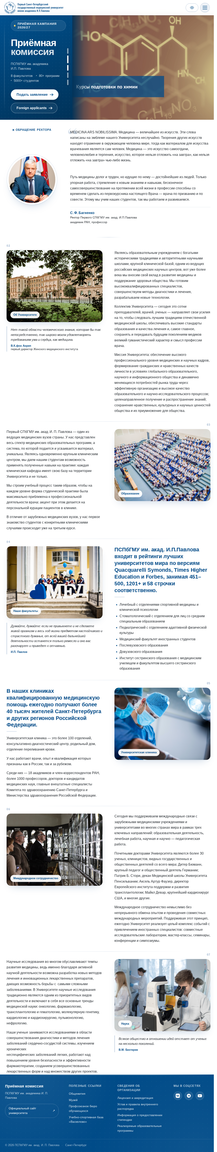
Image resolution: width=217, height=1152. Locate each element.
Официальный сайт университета (32, 1111)
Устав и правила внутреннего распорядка (137, 1107)
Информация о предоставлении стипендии (139, 1117)
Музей (73, 1100)
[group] (144, 67)
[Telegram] (189, 1095)
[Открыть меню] (205, 8)
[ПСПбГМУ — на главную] (33, 7)
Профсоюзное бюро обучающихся (83, 1108)
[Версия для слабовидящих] (192, 7)
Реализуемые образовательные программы (139, 1128)
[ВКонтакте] (178, 1095)
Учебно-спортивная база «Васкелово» (86, 1119)
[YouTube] (200, 1095)
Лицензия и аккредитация (135, 1098)
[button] (67, 51)
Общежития (77, 1093)
